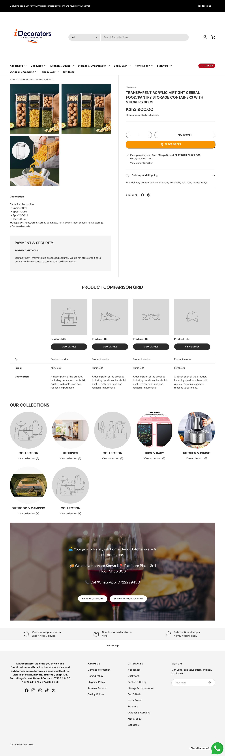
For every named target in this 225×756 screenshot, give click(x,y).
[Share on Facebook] (142, 195)
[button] (213, 37)
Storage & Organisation (92, 65)
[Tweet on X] (136, 195)
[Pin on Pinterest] (149, 195)
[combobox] (128, 37)
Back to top (113, 645)
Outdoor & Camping (22, 71)
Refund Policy (95, 675)
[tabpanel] (60, 215)
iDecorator (131, 87)
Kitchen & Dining (60, 65)
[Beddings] (70, 430)
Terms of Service (97, 688)
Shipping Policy (96, 682)
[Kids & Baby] (154, 430)
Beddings (70, 453)
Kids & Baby (48, 71)
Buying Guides (96, 694)
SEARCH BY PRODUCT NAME (128, 598)
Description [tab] (17, 196)
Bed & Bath (120, 65)
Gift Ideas (69, 71)
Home (12, 79)
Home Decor (142, 65)
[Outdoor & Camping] (28, 485)
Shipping (130, 115)
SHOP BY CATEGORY (92, 598)
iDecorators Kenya (25, 744)
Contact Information (99, 669)
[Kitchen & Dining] (196, 430)
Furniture (163, 65)
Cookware (37, 65)
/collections (204, 5)
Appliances (16, 65)
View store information (141, 162)
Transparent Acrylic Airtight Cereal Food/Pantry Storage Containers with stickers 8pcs (36, 79)
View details (69, 346)
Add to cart (185, 134)
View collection (26, 458)
